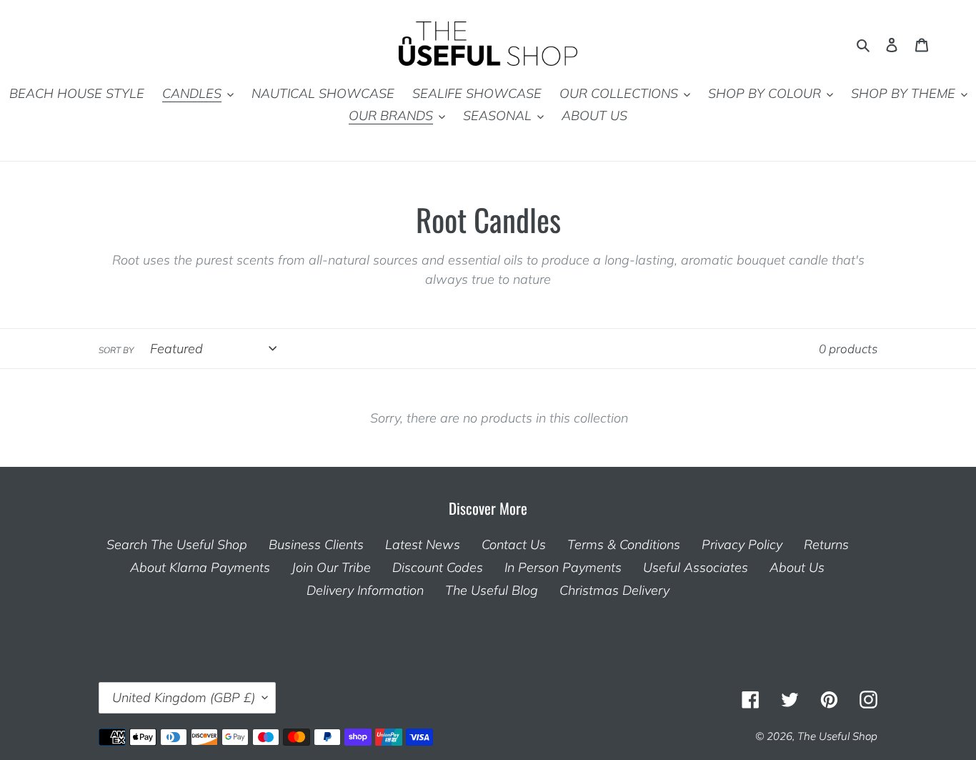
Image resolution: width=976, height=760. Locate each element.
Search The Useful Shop (176, 544)
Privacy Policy (742, 544)
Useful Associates (695, 567)
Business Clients (316, 544)
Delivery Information (365, 590)
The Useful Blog (491, 590)
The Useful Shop (837, 736)
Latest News (422, 544)
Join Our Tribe (331, 567)
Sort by (116, 350)
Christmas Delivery (614, 590)
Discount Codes (437, 567)
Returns (826, 544)
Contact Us (514, 544)
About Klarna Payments (200, 567)
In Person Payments (563, 567)
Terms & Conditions (623, 544)
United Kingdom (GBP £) (183, 697)
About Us (797, 567)
